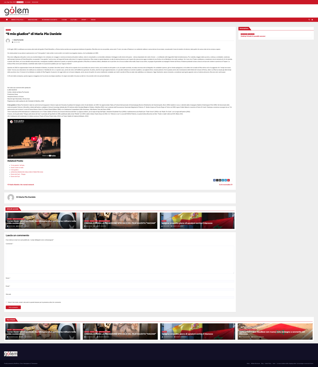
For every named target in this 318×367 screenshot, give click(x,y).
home (274, 363)
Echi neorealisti (225, 184)
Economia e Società (49, 19)
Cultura (73, 19)
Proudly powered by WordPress (12, 363)
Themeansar (34, 363)
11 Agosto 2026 (245, 337)
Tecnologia (251, 34)
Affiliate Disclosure (255, 363)
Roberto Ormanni (23, 226)
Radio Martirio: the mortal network (21, 184)
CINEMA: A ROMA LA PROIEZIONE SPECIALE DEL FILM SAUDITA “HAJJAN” (120, 223)
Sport (84, 19)
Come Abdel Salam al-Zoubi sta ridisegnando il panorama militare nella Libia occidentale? (41, 222)
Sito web (8, 294)
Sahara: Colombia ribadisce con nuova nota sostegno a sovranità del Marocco (272, 333)
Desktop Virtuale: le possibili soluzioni (253, 36)
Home (248, 363)
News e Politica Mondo (18, 218)
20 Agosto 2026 (13, 337)
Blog (262, 363)
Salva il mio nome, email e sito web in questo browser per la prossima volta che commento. (34, 302)
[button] (309, 19)
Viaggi (93, 19)
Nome (8, 278)
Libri (96, 331)
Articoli (8, 29)
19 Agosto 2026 (91, 337)
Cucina (64, 19)
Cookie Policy (268, 363)
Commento (9, 243)
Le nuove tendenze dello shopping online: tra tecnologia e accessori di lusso (295, 363)
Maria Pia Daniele (19, 40)
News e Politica (17, 19)
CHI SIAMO (27, 2)
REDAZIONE (35, 2)
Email (8, 286)
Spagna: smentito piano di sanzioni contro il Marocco (186, 223)
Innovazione (33, 19)
